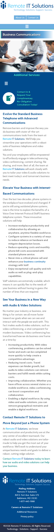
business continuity (35, 261)
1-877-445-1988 (27, 501)
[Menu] (27, 26)
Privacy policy (27, 516)
